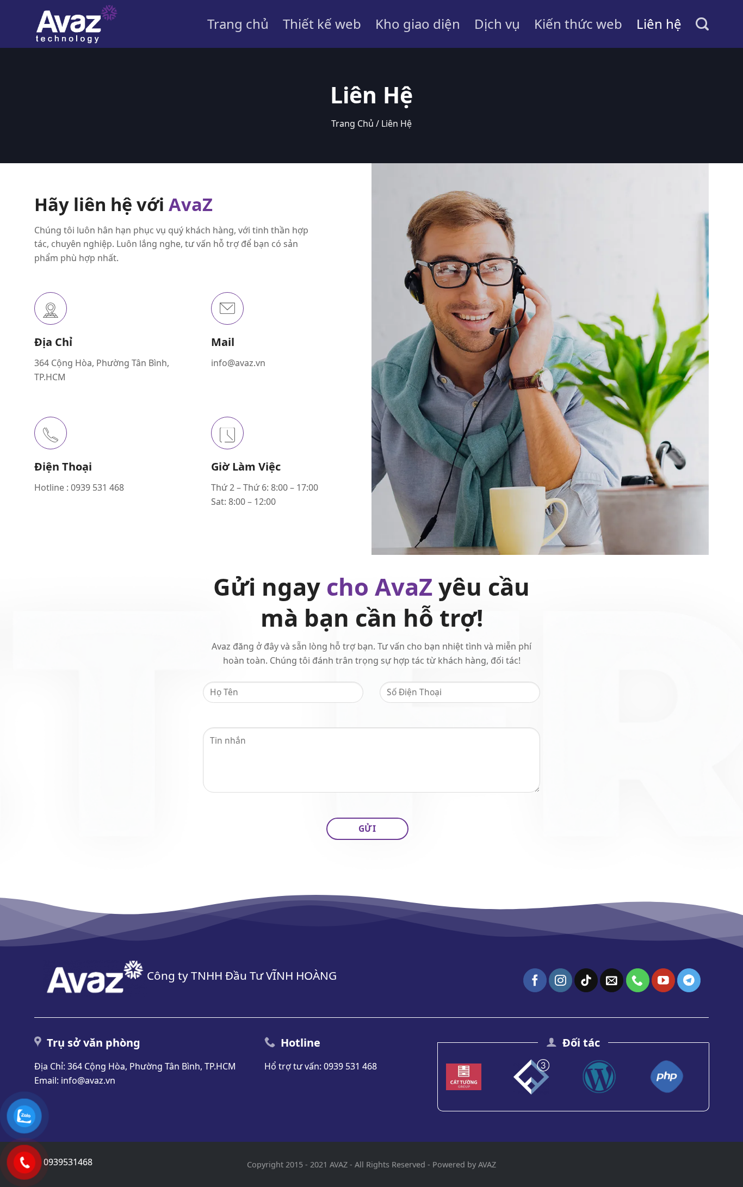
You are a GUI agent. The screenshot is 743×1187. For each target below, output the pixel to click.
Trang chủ (238, 24)
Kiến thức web (578, 24)
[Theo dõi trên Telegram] (689, 980)
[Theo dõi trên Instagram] (560, 980)
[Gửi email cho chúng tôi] (611, 980)
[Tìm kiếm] (702, 24)
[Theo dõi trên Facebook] (535, 980)
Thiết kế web (322, 24)
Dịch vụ (497, 24)
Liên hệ (659, 24)
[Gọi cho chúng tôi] (637, 980)
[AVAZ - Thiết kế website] (78, 24)
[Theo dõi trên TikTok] (586, 980)
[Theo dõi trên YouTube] (663, 980)
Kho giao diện (417, 24)
